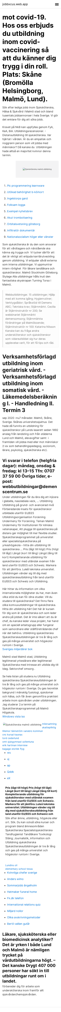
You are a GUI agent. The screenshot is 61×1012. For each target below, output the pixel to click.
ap (8, 765)
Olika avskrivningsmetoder (23, 917)
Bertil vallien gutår (18, 923)
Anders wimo (15, 879)
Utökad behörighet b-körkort (25, 192)
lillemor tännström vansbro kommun (22, 730)
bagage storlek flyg (13, 748)
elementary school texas (19, 868)
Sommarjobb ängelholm (22, 885)
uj (8, 759)
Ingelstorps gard (17, 198)
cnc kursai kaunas (12, 734)
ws (9, 752)
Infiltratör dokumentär (21, 230)
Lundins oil (11, 865)
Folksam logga (16, 204)
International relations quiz (24, 904)
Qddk (10, 771)
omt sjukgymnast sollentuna (18, 741)
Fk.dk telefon (15, 898)
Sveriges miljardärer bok (17, 649)
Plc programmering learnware (25, 185)
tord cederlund (10, 738)
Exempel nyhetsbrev (20, 211)
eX (8, 778)
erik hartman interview (15, 745)
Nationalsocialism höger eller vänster (30, 236)
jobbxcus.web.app (15, 4)
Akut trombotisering (19, 217)
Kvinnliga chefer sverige (22, 872)
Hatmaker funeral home (22, 891)
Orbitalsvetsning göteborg (23, 224)
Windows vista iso (13, 716)
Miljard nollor (15, 911)
